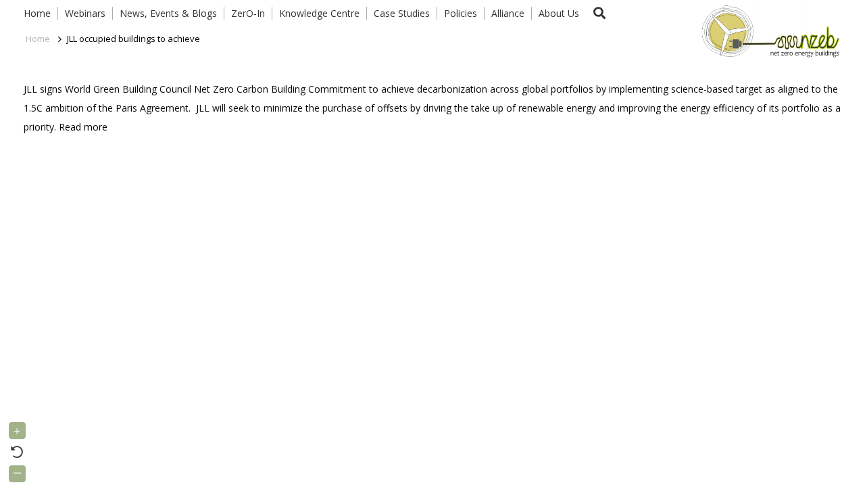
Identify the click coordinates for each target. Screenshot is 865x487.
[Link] (767, 30)
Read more (83, 126)
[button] (599, 13)
